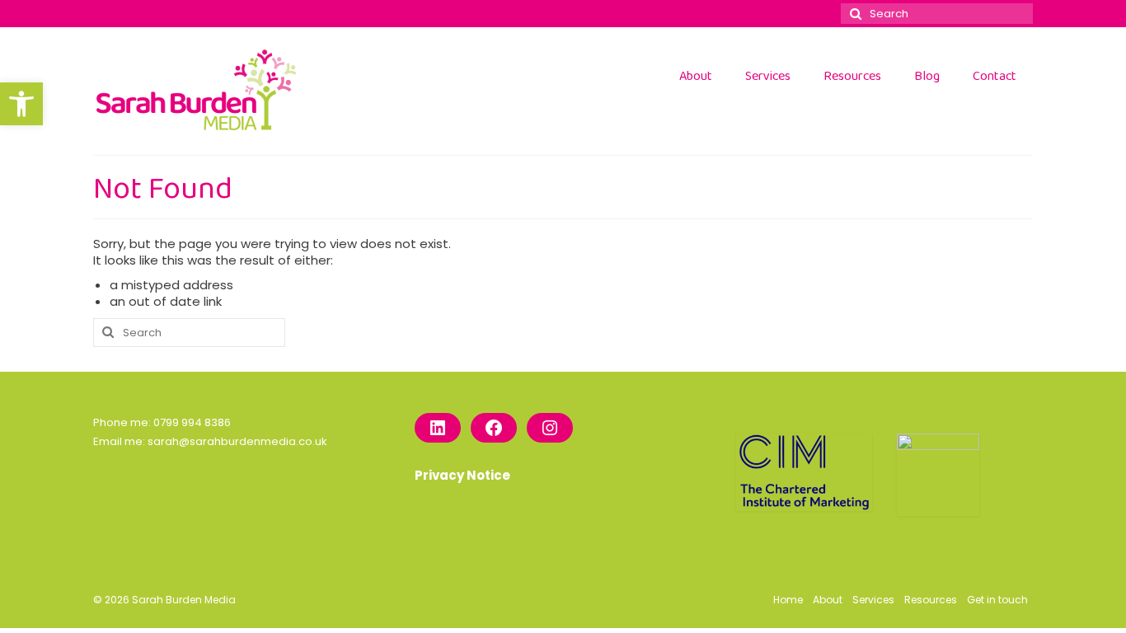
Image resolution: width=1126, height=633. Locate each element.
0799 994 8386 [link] (192, 422)
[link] (21, 103)
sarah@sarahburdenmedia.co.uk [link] (237, 441)
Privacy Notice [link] (462, 475)
